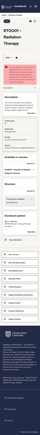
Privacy (10, 420)
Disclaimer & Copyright (15, 398)
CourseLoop (34, 432)
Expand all (31, 163)
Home (4, 15)
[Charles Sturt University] (7, 7)
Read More (31, 113)
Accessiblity (11, 409)
